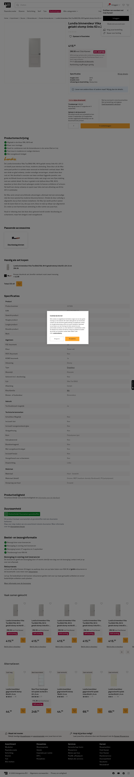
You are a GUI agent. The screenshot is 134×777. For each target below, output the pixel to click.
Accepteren (72, 338)
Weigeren (57, 338)
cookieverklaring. (57, 333)
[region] (68, 327)
